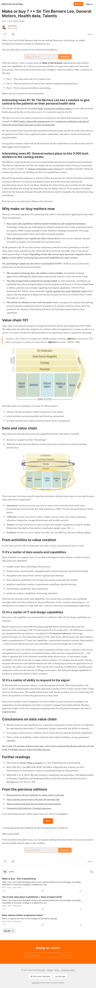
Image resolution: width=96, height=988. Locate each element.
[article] (48, 884)
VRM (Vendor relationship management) (31, 121)
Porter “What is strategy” (32, 762)
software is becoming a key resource (44, 169)
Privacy (50, 970)
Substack (35, 982)
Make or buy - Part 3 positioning (19, 878)
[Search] (91, 871)
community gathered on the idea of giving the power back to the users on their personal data (45, 123)
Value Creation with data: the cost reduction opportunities (33, 804)
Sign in (89, 4)
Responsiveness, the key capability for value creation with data (35, 795)
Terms (57, 970)
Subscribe (78, 4)
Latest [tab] (11, 872)
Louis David (12, 26)
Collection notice (68, 970)
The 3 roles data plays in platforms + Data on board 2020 (32, 897)
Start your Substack (41, 976)
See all (7, 931)
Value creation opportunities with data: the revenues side (33, 799)
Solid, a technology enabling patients (55, 108)
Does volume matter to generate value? (22, 915)
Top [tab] (5, 872)
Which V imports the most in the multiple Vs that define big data (29, 918)
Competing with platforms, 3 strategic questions (28, 808)
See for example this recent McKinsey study (66, 291)
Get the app (60, 976)
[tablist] (9, 871)
